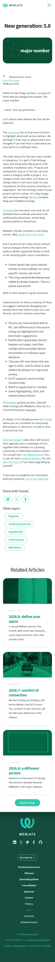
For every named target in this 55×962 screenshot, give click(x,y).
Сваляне (29, 873)
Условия (7, 945)
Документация (29, 922)
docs (35, 197)
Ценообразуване (29, 879)
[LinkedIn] (14, 842)
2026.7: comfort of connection (24, 693)
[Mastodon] (27, 842)
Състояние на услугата (27, 934)
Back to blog (27, 802)
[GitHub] (40, 842)
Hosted (47, 419)
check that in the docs (30, 234)
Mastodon (11, 402)
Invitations (9, 210)
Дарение (29, 891)
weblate (27, 834)
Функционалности (20, 524)
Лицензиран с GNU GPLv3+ (39, 940)
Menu (49, 5)
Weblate (16, 5)
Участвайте (29, 885)
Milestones (15, 547)
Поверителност (20, 945)
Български (26, 857)
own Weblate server (33, 454)
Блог (5, 80)
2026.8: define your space (24, 619)
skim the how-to (12, 462)
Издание (14, 80)
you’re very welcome (36, 479)
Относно (29, 916)
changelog (13, 132)
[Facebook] (34, 842)
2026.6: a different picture (24, 771)
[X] (21, 842)
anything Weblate (31, 458)
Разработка (16, 532)
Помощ (29, 903)
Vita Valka (47, 945)
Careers (29, 897)
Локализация (16, 539)
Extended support (13, 440)
